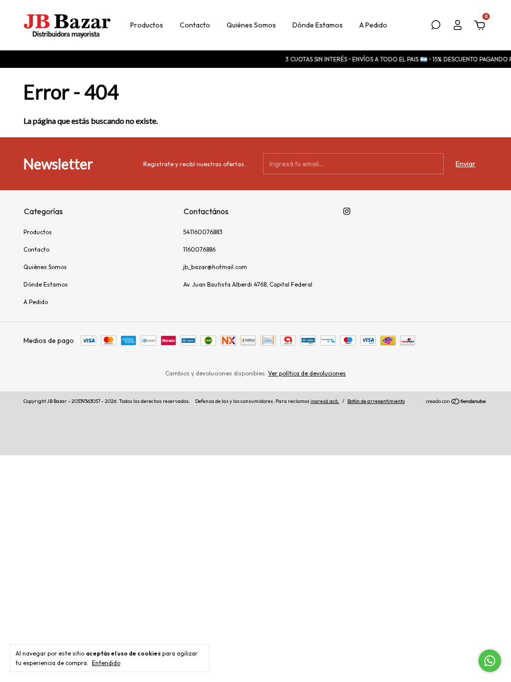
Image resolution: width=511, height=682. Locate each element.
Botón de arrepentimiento (376, 401)
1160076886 (199, 249)
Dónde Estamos (317, 24)
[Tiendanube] (456, 402)
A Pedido (373, 24)
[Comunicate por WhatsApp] (490, 661)
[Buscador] (436, 26)
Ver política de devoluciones (307, 373)
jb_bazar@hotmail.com (215, 267)
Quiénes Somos (251, 24)
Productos (146, 24)
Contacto (195, 24)
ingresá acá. (324, 401)
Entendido (106, 663)
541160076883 (203, 232)
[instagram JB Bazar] (347, 211)
